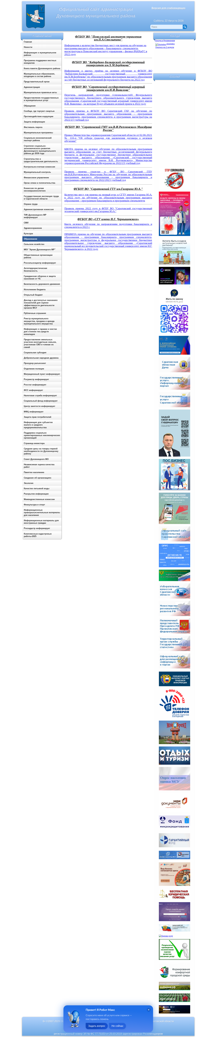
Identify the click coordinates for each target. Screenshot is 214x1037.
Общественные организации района (38, 256)
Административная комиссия (39, 209)
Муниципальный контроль (37, 172)
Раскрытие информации (36, 494)
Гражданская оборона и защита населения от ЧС (40, 277)
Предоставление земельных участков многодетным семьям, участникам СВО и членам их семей (40, 343)
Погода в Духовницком (165, 41)
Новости (28, 47)
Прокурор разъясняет (35, 363)
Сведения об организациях (37, 478)
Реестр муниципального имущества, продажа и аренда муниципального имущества (39, 321)
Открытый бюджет (33, 295)
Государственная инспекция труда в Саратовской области (41, 197)
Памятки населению (34, 472)
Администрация (32, 87)
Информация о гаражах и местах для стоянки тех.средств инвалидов (40, 331)
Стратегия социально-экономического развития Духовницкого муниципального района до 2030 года (40, 150)
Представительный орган (37, 81)
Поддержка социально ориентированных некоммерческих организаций (42, 435)
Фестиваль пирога (33, 127)
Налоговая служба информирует (40, 395)
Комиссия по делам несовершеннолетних (35, 189)
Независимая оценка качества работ (39, 465)
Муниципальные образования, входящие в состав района (39, 75)
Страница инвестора (34, 443)
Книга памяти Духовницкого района (42, 68)
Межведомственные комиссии (39, 499)
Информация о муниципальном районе (40, 53)
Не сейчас (117, 1026)
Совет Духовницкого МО (36, 459)
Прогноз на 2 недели (164, 47)
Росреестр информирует (36, 379)
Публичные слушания (35, 313)
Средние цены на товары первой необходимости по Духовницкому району (41, 451)
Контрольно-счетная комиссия (39, 167)
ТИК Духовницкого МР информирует (35, 216)
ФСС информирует (33, 390)
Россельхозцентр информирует (40, 263)
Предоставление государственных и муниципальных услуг (41, 99)
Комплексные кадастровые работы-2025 (38, 535)
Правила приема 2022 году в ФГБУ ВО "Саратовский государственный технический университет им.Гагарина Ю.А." (108, 210)
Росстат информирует (35, 385)
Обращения (30, 106)
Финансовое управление (36, 177)
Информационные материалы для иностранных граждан (41, 521)
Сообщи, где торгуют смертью (39, 111)
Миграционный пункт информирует (42, 374)
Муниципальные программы (38, 132)
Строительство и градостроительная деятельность (41, 160)
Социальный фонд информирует (40, 401)
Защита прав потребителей (37, 417)
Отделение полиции (34, 369)
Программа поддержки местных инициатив (40, 61)
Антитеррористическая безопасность (35, 269)
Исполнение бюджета (34, 289)
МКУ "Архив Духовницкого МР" (39, 249)
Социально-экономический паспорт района (38, 139)
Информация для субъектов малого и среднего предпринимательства (38, 425)
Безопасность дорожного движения (42, 284)
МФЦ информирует (33, 411)
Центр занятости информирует (39, 406)
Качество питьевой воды (36, 488)
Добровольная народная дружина (41, 358)
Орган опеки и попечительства (39, 183)
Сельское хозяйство (34, 244)
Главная (28, 42)
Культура (28, 233)
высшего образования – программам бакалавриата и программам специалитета (108, 199)
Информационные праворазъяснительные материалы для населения (42, 512)
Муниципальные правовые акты (40, 92)
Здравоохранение (33, 228)
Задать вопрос (96, 1026)
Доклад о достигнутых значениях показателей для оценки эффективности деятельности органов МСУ (40, 304)
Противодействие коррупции (38, 116)
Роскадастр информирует (37, 528)
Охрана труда (30, 204)
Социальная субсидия (35, 352)
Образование (30, 239)
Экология (28, 483)
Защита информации (34, 122)
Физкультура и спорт (34, 504)
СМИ (26, 223)
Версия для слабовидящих (168, 8)
